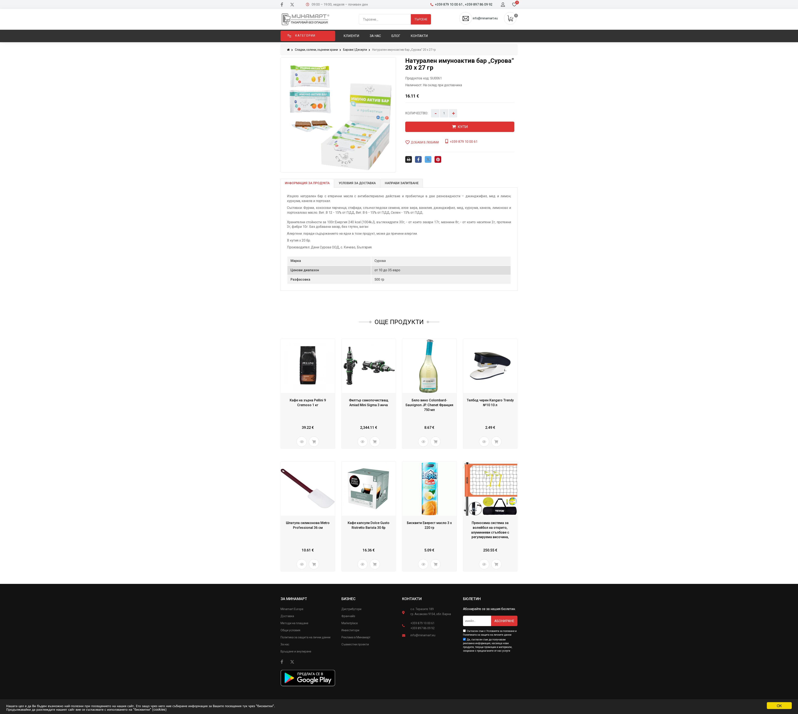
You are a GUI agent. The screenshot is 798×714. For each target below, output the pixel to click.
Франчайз (348, 616)
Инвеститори (350, 630)
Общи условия (290, 630)
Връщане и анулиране (296, 651)
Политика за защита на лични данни (305, 637)
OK (779, 705)
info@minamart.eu (422, 635)
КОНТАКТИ (412, 599)
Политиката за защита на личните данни (487, 634)
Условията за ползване (500, 631)
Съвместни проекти (355, 644)
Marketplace (349, 623)
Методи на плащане (294, 623)
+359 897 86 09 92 (422, 628)
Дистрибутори (351, 609)
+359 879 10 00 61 (422, 623)
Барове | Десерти (355, 49)
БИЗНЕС (348, 599)
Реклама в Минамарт (356, 637)
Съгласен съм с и (490, 633)
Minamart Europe (292, 609)
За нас (285, 644)
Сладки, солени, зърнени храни (316, 49)
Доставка (287, 616)
